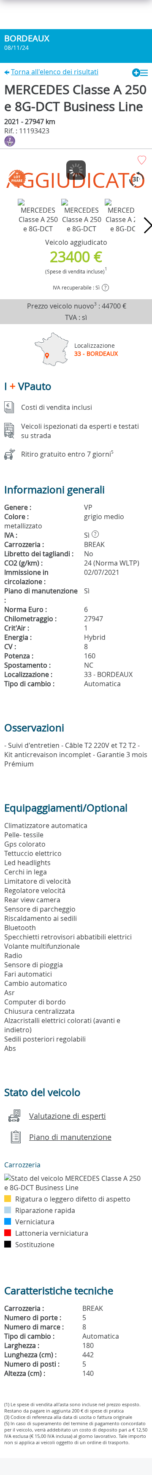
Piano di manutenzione (70, 1137)
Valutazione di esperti (67, 1116)
